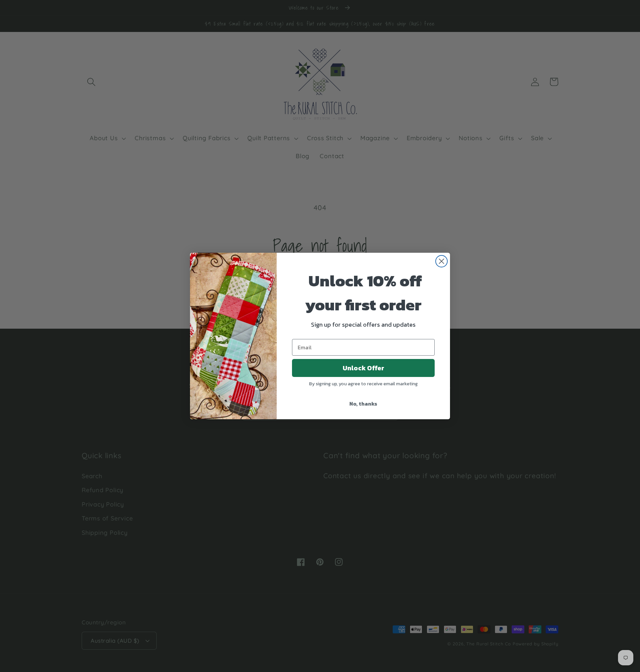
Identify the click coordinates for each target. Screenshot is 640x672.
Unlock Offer (363, 368)
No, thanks (363, 404)
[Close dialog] (441, 261)
